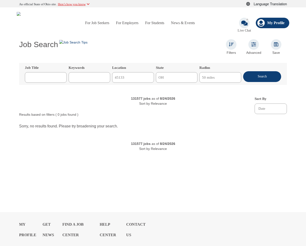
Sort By (261, 99)
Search (262, 76)
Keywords (77, 68)
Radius (204, 68)
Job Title (32, 68)
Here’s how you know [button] (72, 4)
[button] (251, 4)
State (160, 68)
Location (119, 68)
